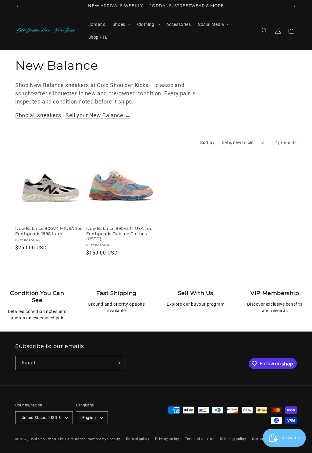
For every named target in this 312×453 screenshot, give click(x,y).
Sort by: (207, 142)
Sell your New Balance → (98, 115)
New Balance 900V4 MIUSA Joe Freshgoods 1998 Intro (49, 231)
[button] (121, 24)
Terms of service (199, 439)
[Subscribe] (118, 363)
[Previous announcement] (17, 6)
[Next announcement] (294, 6)
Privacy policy (167, 439)
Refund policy (137, 439)
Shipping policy (233, 439)
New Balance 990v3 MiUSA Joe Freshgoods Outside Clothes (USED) (119, 233)
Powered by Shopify (103, 439)
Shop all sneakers (38, 115)
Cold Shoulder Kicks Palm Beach (58, 439)
